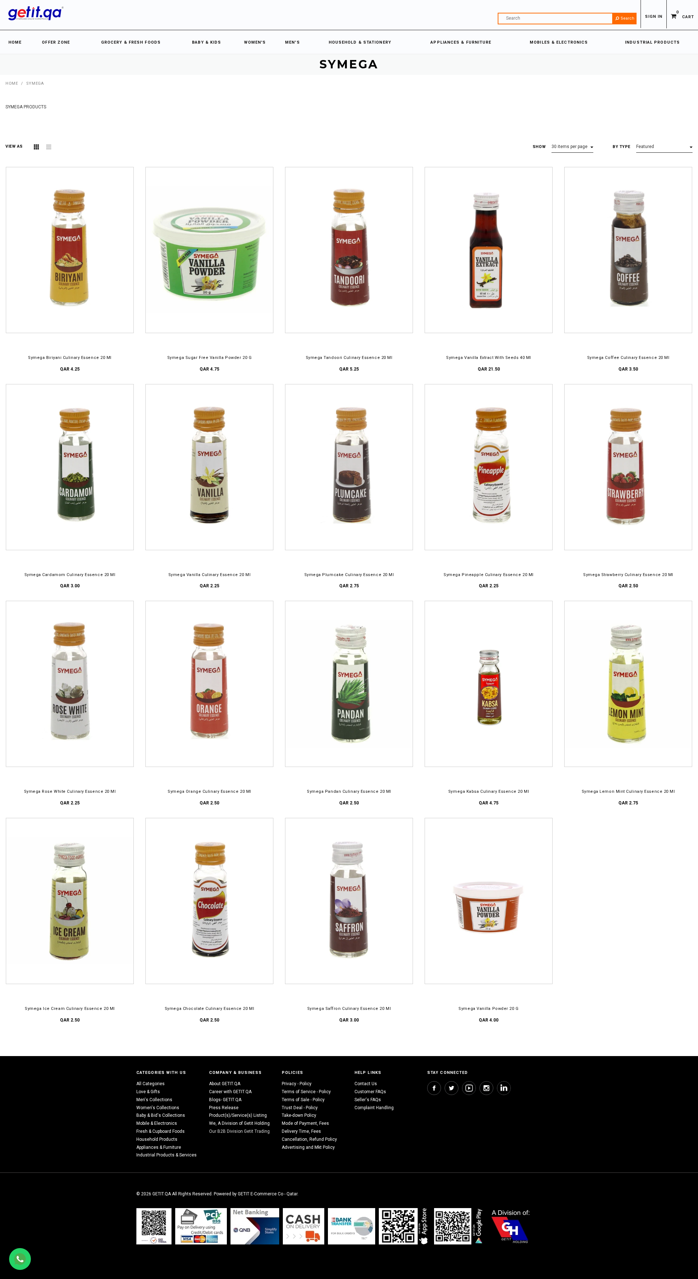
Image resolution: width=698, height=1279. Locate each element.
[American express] (303, 1226)
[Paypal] (154, 1226)
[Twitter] (451, 1088)
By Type (621, 146)
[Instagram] (486, 1088)
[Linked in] (503, 1088)
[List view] (48, 146)
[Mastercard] (254, 1226)
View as (14, 146)
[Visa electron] (351, 1226)
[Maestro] (404, 1226)
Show (539, 146)
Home (11, 83)
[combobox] (567, 18)
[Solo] (459, 1226)
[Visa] (201, 1226)
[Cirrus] (511, 1226)
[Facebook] (434, 1088)
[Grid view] (36, 146)
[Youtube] (469, 1088)
